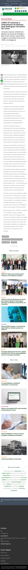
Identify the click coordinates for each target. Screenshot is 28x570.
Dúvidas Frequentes (5, 558)
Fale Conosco (4, 552)
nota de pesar (6, 242)
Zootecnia (14, 242)
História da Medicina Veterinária (11, 459)
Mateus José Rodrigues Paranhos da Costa (12, 239)
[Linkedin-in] (24, 11)
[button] (1, 14)
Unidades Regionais (5, 544)
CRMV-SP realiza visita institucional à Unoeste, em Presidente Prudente (12, 274)
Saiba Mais (4, 381)
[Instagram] (19, 11)
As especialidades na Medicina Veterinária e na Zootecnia (10, 384)
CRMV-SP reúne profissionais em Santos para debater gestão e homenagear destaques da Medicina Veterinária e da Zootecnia (13, 302)
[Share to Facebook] (2, 75)
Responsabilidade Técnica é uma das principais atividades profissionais (12, 434)
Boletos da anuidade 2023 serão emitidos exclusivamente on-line (14, 409)
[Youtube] (21, 11)
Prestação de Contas (22, 8)
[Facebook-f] (15, 11)
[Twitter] (17, 11)
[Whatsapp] (26, 11)
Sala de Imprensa (5, 555)
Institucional (5, 406)
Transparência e (22, 7)
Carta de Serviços (5, 563)
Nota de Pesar (6, 19)
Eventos (3, 272)
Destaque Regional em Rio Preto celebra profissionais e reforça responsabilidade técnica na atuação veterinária (13, 353)
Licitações (3, 560)
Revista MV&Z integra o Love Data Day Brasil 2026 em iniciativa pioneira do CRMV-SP (13, 327)
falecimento (5, 236)
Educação (3, 324)
